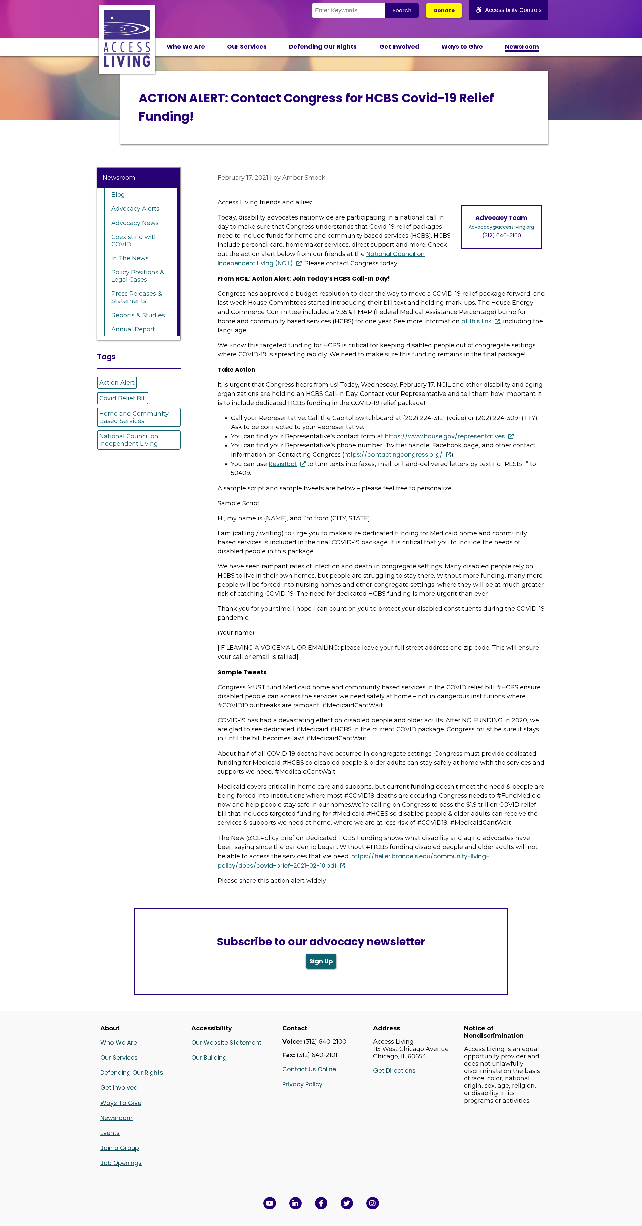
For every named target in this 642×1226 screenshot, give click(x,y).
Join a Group (119, 1148)
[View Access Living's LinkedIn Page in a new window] (295, 1203)
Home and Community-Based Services (135, 417)
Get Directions (394, 1070)
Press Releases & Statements (136, 297)
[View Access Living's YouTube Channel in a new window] (269, 1203)
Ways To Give (120, 1103)
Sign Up (321, 961)
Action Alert (117, 382)
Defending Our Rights (323, 46)
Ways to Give (462, 46)
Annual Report (133, 329)
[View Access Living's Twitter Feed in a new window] (347, 1203)
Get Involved (399, 46)
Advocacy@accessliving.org (501, 227)
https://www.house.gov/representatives (445, 436)
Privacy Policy (302, 1084)
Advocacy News (135, 223)
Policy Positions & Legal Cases (138, 276)
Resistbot (283, 464)
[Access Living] (127, 65)
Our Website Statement (226, 1042)
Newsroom (522, 46)
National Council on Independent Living (128, 440)
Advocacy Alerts (135, 208)
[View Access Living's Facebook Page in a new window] (321, 1203)
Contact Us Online (309, 1069)
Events (110, 1133)
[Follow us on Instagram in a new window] (372, 1203)
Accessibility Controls (513, 10)
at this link (476, 321)
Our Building (209, 1057)
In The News (130, 258)
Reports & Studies (138, 315)
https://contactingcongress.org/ (393, 454)
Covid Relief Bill (122, 398)
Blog (118, 194)
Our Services (247, 46)
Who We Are (186, 46)
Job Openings (121, 1163)
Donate (444, 10)
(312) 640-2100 (501, 235)
